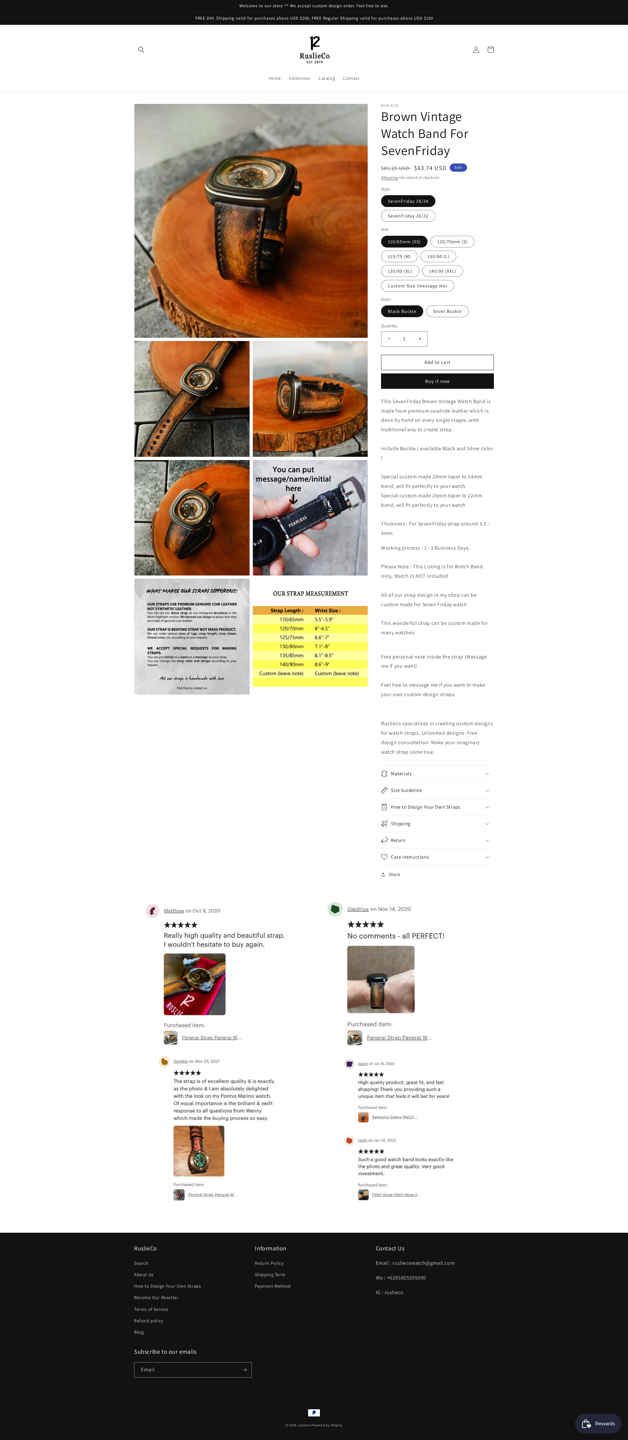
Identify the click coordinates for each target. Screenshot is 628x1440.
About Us (144, 1274)
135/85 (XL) (400, 271)
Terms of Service (151, 1309)
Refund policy (148, 1321)
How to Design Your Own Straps (167, 1286)
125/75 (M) (399, 256)
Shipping (389, 177)
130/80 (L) (438, 256)
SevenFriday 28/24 (408, 201)
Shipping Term (270, 1274)
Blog (139, 1332)
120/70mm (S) (452, 242)
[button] (141, 50)
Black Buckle (402, 311)
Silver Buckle (447, 311)
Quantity (389, 326)
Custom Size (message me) (417, 286)
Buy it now (437, 381)
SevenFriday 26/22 (408, 216)
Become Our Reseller (156, 1297)
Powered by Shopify (327, 1425)
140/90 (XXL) (442, 271)
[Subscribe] (244, 1370)
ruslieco (304, 1425)
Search (141, 1263)
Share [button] (395, 874)
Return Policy (269, 1263)
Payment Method (272, 1286)
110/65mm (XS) (404, 242)
